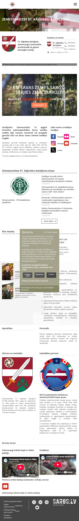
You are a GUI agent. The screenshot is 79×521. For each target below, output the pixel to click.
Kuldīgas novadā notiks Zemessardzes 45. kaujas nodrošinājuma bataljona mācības (57, 178)
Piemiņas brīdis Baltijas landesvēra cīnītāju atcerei (25, 480)
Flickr (73, 137)
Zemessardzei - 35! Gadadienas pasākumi (16, 201)
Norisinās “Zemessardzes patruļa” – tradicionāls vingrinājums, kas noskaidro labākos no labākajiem (58, 200)
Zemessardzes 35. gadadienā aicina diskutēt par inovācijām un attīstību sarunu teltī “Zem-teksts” (58, 189)
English (50, 232)
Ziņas (17, 511)
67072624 (71, 43)
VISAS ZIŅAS (48, 221)
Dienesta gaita (9, 501)
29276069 (71, 46)
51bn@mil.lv (72, 49)
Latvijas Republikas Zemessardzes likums (61, 248)
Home (12, 4)
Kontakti (18, 501)
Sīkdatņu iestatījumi (8, 516)
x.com (59, 150)
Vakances (18, 506)
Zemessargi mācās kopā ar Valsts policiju (21, 493)
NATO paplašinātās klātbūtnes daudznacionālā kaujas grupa (54, 396)
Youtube (74, 143)
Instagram (61, 143)
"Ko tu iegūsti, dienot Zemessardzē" (61, 253)
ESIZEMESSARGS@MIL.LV (36, 99)
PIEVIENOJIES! (39, 105)
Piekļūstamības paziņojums (9, 511)
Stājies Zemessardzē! (9, 505)
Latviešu (54, 232)
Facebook (61, 137)
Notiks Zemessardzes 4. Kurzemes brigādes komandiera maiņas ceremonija (57, 210)
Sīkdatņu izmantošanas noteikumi (35, 280)
